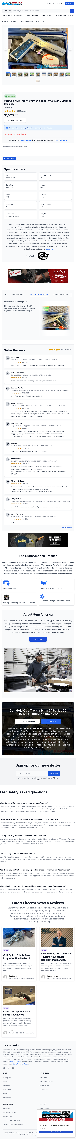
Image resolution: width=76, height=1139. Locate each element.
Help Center (44, 1109)
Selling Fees (7, 1117)
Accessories (7, 1097)
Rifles (5, 1082)
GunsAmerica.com (19, 1133)
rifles (55, 806)
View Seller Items (61, 140)
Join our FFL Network (11, 1120)
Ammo (5, 1093)
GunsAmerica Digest (20, 1064)
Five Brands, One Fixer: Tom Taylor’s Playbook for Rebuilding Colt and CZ (56, 956)
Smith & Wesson (66, 809)
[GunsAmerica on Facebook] (4, 1068)
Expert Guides (46, 15)
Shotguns (6, 1085)
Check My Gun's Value (63, 15)
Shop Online (6, 15)
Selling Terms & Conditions (13, 1124)
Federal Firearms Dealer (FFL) (36, 825)
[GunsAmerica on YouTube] (13, 1068)
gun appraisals (15, 1062)
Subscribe (54, 773)
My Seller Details (9, 1113)
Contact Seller (10, 158)
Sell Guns (69, 3)
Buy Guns (38, 639)
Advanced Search (46, 1082)
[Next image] (70, 48)
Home (6, 21)
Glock (48, 809)
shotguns (61, 806)
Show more (50, 249)
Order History (45, 1085)
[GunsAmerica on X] (9, 1068)
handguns (48, 806)
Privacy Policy (31, 1135)
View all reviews (66, 527)
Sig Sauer (55, 809)
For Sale (5, 10)
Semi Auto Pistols (27, 21)
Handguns (7, 1078)
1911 (43, 21)
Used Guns (7, 1089)
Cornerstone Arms (25, 140)
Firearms (14, 21)
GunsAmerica (11, 1045)
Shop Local (18, 15)
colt (37, 21)
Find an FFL (44, 1089)
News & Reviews (32, 15)
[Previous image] (6, 48)
